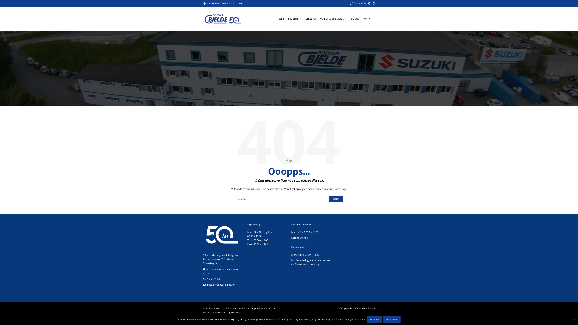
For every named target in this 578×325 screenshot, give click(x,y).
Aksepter (374, 319)
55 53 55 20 (360, 3)
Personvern (392, 319)
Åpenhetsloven (211, 308)
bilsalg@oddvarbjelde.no (221, 284)
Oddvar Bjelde (367, 308)
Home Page (340, 189)
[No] (574, 319)
